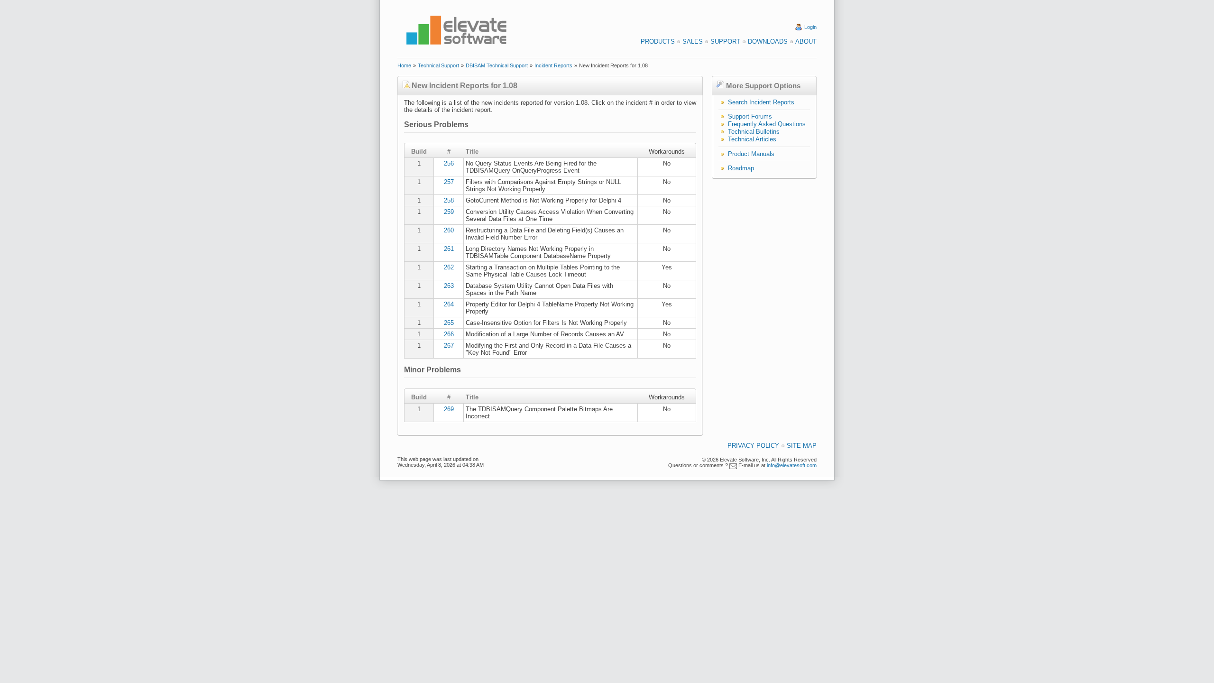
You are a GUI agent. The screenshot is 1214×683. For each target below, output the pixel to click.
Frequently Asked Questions (767, 124)
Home (404, 65)
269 (449, 409)
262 (449, 267)
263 (449, 285)
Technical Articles (752, 139)
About (806, 41)
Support (725, 41)
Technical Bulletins (754, 131)
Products (658, 41)
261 (449, 248)
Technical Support (438, 65)
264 (449, 304)
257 (449, 181)
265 (449, 322)
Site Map (802, 445)
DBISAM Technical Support (497, 65)
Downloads (768, 41)
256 (449, 163)
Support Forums (750, 116)
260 (449, 230)
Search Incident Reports (761, 102)
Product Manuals (751, 153)
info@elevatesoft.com (792, 465)
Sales (692, 41)
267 (449, 345)
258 (449, 200)
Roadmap (741, 168)
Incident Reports (553, 65)
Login (810, 27)
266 (449, 334)
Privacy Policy (753, 445)
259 (449, 211)
